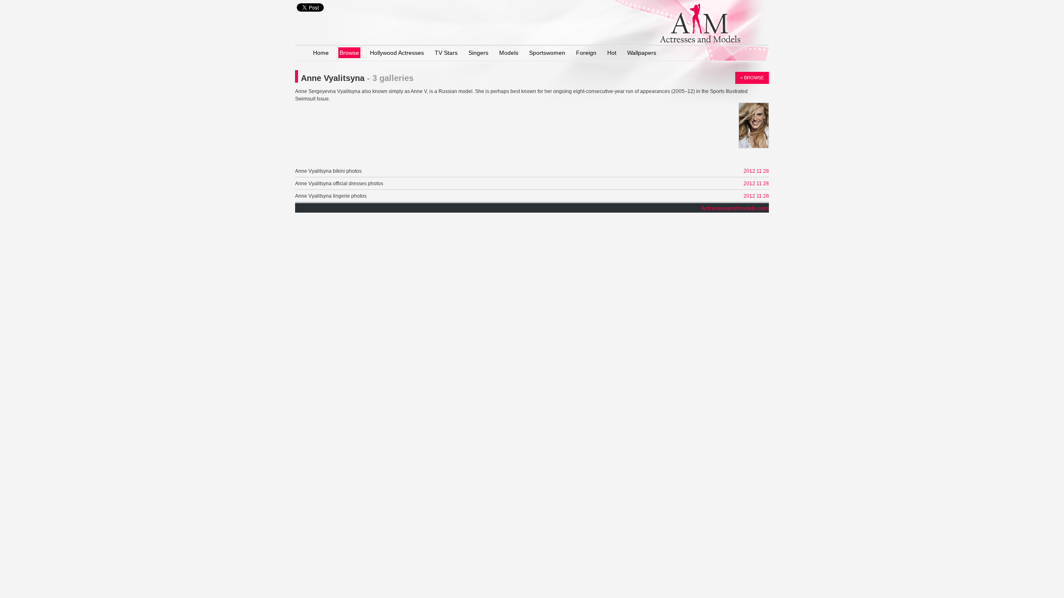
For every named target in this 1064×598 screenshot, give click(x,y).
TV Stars (446, 52)
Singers (478, 52)
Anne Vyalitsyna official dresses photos (339, 183)
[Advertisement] (392, 153)
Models (508, 52)
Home (321, 52)
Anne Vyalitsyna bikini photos (328, 171)
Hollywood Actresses (397, 52)
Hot (611, 52)
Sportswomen (547, 52)
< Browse (752, 77)
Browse (349, 52)
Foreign (586, 52)
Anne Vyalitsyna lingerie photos (331, 196)
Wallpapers (641, 52)
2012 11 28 (756, 171)
